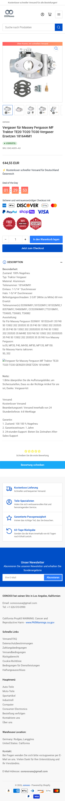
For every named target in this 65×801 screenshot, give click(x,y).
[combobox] (32, 27)
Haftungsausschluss (13, 670)
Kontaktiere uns (11, 717)
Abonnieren (53, 577)
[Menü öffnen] (58, 14)
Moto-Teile (8, 691)
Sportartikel (9, 695)
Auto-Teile (8, 686)
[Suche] (58, 27)
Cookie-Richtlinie (12, 661)
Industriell (8, 700)
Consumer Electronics (14, 708)
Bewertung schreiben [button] (32, 464)
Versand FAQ (9, 638)
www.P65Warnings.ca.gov (40, 622)
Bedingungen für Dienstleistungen (21, 665)
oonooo (6, 122)
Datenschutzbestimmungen (17, 643)
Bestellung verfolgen (13, 713)
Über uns (7, 722)
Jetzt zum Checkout (32, 248)
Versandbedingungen (14, 652)
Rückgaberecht (10, 656)
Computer (8, 704)
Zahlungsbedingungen (14, 647)
